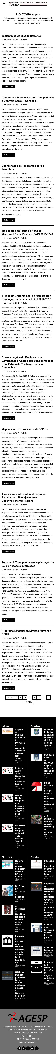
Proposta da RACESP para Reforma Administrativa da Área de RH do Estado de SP (20, 949)
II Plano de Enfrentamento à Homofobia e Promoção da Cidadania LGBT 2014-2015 (26, 297)
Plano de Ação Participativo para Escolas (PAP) (49, 931)
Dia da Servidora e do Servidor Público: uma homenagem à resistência (49, 794)
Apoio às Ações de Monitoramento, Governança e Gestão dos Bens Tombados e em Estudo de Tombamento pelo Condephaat (28, 362)
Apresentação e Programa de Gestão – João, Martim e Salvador (20, 833)
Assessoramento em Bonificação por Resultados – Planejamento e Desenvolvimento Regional (24, 497)
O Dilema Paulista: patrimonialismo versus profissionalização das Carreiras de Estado (20, 984)
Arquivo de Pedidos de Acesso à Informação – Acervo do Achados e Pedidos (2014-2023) (20, 744)
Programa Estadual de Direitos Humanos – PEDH (27, 632)
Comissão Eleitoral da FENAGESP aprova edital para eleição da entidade (49, 764)
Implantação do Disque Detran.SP (22, 36)
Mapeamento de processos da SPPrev (25, 429)
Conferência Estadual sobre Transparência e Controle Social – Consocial (28, 99)
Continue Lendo (9, 86)
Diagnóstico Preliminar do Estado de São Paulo (49, 867)
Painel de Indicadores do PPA (49, 950)
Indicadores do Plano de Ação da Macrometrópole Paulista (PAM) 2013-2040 (27, 232)
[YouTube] (32, 1048)
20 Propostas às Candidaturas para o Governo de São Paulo (20, 915)
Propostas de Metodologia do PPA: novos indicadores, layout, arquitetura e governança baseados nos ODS (49, 899)
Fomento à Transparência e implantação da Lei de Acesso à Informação (28, 564)
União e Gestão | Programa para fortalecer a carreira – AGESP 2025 (20, 804)
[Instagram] (28, 1048)
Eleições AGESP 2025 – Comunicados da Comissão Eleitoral (20, 776)
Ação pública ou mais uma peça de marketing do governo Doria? (49, 825)
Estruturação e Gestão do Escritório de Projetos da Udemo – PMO (49, 971)
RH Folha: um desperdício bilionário (20, 891)
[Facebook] (19, 1048)
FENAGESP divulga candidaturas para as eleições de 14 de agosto (49, 737)
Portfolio (24, 40)
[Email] (37, 1048)
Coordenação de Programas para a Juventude (23, 167)
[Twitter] (24, 1048)
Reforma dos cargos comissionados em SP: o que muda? (20, 868)
